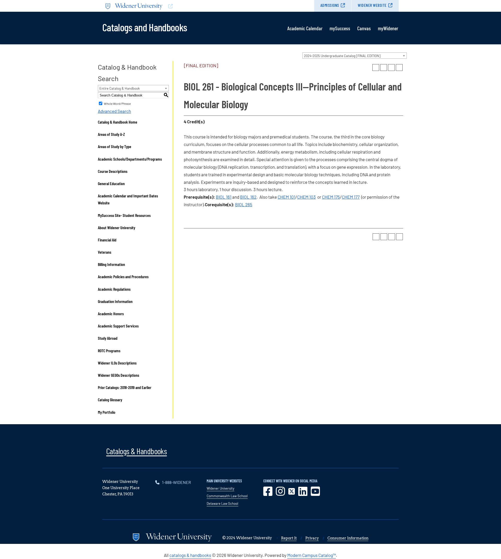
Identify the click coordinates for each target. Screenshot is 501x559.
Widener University (220, 488)
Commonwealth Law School (227, 496)
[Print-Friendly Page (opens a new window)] (391, 67)
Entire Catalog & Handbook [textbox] (119, 88)
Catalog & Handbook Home (117, 121)
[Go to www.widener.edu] (176, 6)
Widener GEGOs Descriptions (118, 375)
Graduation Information (115, 301)
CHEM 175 (331, 196)
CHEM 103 (306, 196)
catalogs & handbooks (190, 555)
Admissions (329, 5)
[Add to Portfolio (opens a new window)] (375, 67)
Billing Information (111, 264)
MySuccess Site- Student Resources (124, 215)
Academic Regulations (114, 289)
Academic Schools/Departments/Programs (130, 158)
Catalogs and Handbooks (144, 27)
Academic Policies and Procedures (123, 276)
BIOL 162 (248, 196)
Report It (289, 538)
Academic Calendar (305, 28)
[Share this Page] (383, 67)
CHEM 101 (286, 196)
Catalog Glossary (110, 399)
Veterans (104, 252)
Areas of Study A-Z (111, 134)
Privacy (312, 538)
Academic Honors (111, 313)
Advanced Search (114, 111)
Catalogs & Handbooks (136, 451)
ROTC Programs (109, 350)
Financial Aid (107, 239)
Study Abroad (107, 338)
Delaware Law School (222, 503)
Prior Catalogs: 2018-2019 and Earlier (124, 387)
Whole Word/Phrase (117, 103)
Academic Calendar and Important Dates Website (128, 199)
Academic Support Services (118, 325)
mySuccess (340, 28)
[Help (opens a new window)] (399, 67)
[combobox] (354, 55)
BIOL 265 (243, 204)
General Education (111, 183)
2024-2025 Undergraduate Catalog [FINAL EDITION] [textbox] (342, 56)
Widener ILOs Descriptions (117, 362)
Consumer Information (347, 538)
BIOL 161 (223, 196)
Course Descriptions (112, 171)
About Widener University (116, 227)
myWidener (388, 28)
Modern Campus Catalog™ (311, 555)
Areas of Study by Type (114, 146)
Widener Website (372, 5)
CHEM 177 (351, 196)
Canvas (364, 28)
